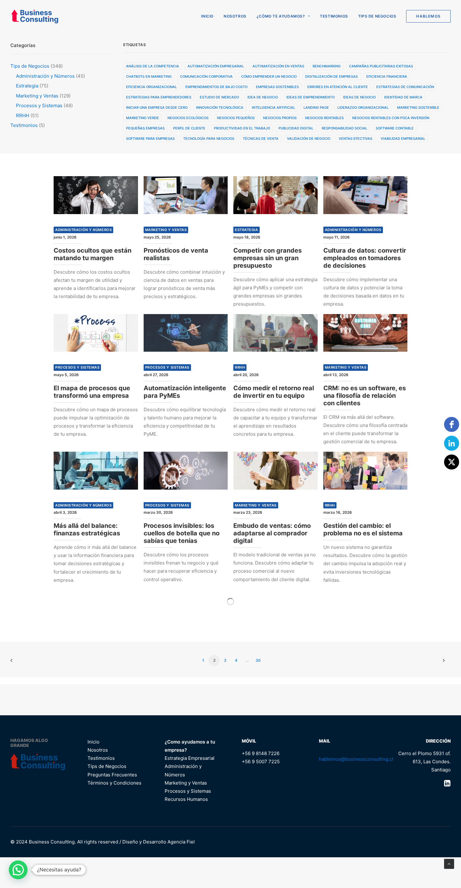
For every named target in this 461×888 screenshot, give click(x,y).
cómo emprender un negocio (269, 76)
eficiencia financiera (386, 76)
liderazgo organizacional (363, 107)
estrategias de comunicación (405, 87)
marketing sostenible (418, 107)
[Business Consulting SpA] (34, 16)
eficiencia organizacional (151, 87)
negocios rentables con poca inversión (390, 118)
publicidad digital (295, 128)
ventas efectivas (355, 138)
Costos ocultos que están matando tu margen (92, 254)
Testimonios (334, 16)
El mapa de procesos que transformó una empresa (92, 391)
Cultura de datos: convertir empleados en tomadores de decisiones (364, 258)
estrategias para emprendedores (158, 97)
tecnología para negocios (208, 138)
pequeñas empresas (145, 128)
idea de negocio (262, 97)
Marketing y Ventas (166, 230)
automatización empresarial (216, 66)
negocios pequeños (236, 118)
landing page (316, 107)
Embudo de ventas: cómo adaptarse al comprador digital (272, 533)
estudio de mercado (219, 97)
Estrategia (246, 230)
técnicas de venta (260, 138)
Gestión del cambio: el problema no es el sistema (363, 529)
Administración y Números (83, 230)
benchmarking (327, 66)
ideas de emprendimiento (310, 97)
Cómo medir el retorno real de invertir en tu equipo (273, 391)
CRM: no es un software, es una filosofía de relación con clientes (364, 395)
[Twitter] (451, 462)
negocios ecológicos (188, 118)
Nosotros (235, 16)
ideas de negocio (359, 97)
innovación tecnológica (219, 107)
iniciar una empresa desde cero (157, 107)
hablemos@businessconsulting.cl (356, 759)
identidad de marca (403, 97)
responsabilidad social (344, 128)
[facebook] (451, 424)
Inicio (93, 742)
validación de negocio (308, 138)
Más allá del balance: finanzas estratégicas (87, 529)
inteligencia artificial (273, 107)
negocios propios (280, 118)
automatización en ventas (278, 66)
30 (258, 660)
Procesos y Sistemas (77, 367)
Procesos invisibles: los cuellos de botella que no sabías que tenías (182, 533)
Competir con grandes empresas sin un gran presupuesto (267, 258)
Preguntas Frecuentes (112, 775)
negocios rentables (324, 118)
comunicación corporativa (206, 76)
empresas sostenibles (277, 87)
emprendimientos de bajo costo (216, 87)
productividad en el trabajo (242, 128)
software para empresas (150, 138)
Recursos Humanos (186, 799)
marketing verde (142, 118)
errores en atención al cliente (337, 87)
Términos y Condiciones (114, 783)
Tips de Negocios (377, 16)
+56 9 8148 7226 (260, 753)
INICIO (207, 16)
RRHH (240, 367)
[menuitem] (209, 16)
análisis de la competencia (152, 66)
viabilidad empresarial (403, 138)
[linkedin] (451, 443)
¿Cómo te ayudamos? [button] (281, 16)
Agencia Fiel (181, 842)
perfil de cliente (189, 128)
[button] (96, 195)
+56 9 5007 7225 (261, 762)
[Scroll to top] (449, 863)
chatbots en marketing (149, 76)
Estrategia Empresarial (190, 758)
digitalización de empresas (331, 76)
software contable (395, 128)
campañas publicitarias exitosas (381, 66)
